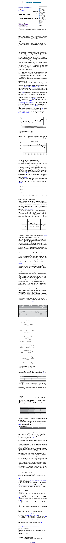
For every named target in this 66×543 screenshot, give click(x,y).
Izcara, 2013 (30, 86)
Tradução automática (42, 18)
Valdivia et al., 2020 (28, 112)
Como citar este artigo (42, 16)
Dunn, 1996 (26, 209)
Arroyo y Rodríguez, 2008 (26, 86)
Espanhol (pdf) (41, 13)
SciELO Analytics (42, 9)
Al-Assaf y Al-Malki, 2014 (42, 101)
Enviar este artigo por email (43, 19)
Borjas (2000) (22, 91)
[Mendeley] (39, 23)
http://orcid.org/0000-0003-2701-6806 (23, 24)
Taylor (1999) (23, 92)
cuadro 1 (39, 300)
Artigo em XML (41, 14)
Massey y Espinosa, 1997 (34, 86)
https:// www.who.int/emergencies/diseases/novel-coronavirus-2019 (29, 513)
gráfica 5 (33, 301)
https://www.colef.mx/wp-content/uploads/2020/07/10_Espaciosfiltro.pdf (37, 480)
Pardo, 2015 (38, 86)
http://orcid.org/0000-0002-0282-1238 (23, 26)
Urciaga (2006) (23, 87)
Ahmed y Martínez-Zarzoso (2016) (35, 437)
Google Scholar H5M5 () (43, 10)
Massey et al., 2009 (20, 182)
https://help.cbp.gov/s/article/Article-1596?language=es (30, 519)
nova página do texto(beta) (43, 12)
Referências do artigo (42, 15)
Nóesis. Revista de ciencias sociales (24, 6)
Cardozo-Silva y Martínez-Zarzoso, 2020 (22, 112)
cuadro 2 (43, 372)
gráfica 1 (42, 108)
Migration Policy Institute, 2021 (35, 98)
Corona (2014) (36, 105)
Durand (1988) (35, 211)
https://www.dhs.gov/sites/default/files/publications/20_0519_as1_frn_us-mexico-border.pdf (29, 526)
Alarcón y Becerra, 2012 (30, 209)
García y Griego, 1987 (27, 172)
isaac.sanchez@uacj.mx (33, 542)
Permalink (41, 25)
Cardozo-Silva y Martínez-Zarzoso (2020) (43, 437)
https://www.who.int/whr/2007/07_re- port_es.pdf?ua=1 (32, 515)
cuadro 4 (20, 424)
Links (32, 472)
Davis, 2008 (43, 282)
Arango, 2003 (22, 86)
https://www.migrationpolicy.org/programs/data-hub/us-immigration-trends (26, 508)
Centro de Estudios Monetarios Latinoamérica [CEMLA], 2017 (27, 102)
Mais (40, 23)
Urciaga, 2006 (31, 100)
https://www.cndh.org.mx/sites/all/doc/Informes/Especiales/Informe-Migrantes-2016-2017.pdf (28, 485)
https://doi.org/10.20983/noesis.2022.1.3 (22, 10)
